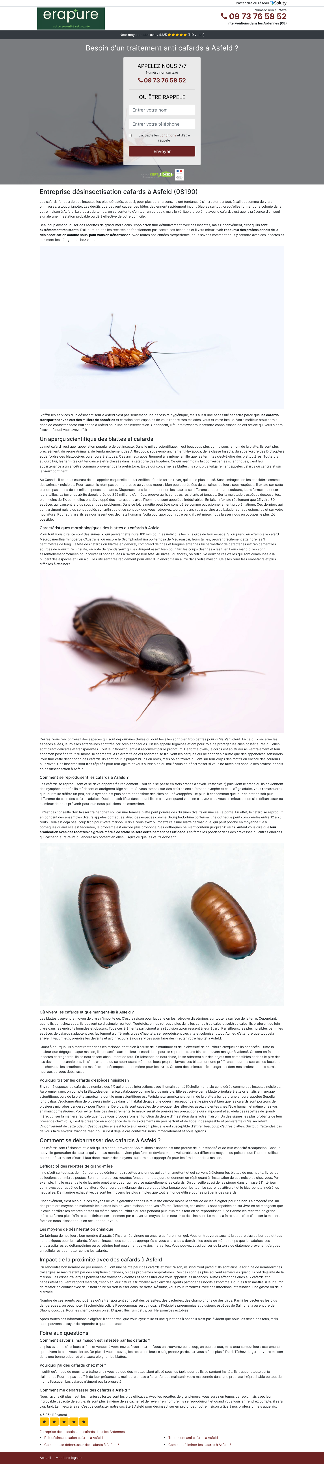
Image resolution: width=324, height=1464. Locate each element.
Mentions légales (69, 1458)
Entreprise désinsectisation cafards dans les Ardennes (82, 1432)
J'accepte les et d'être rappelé (164, 137)
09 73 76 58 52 (257, 16)
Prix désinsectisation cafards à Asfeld (73, 1438)
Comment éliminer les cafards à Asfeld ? (199, 1445)
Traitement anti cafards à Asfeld (193, 1438)
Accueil (45, 1458)
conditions (168, 135)
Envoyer (162, 151)
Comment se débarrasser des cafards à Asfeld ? (81, 1445)
